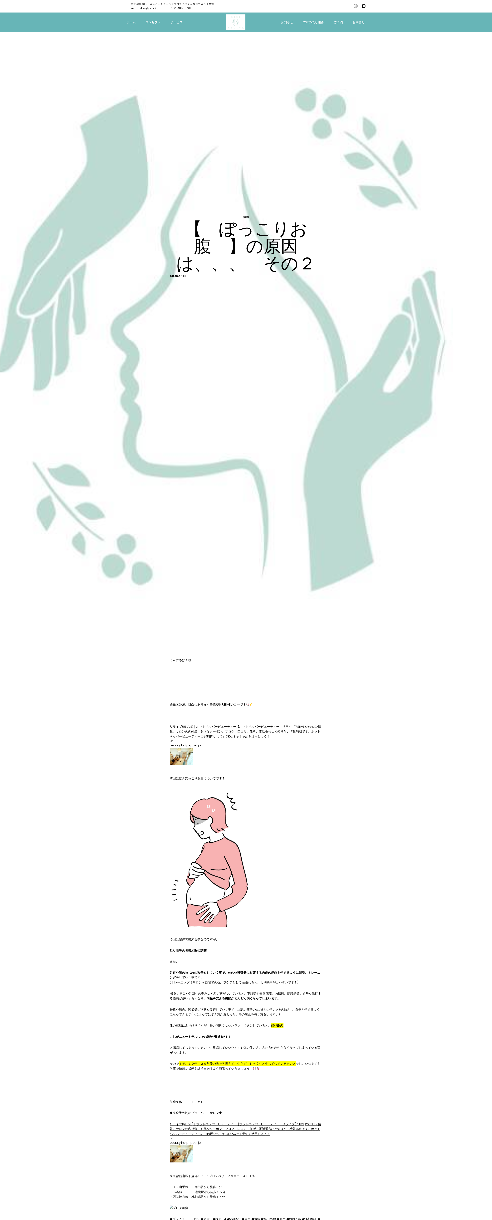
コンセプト (153, 22)
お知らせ (287, 22)
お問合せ (358, 22)
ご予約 (338, 22)
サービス (176, 22)
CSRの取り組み (313, 22)
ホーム (131, 22)
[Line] (364, 6)
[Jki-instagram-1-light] (355, 6)
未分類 (246, 216)
